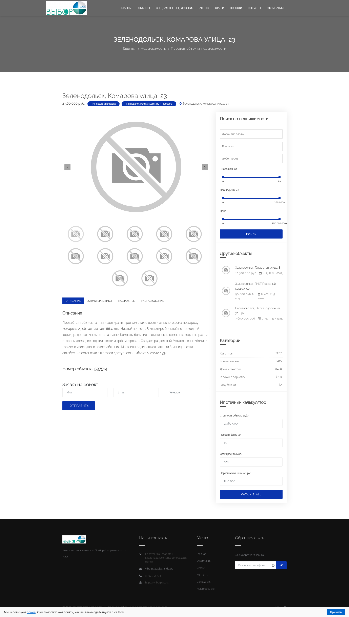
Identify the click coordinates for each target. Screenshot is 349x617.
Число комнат (228, 168)
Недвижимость (153, 48)
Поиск (251, 234)
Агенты (204, 8)
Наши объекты (205, 588)
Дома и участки (230, 369)
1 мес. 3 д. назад (272, 318)
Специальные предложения (174, 8)
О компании (275, 8)
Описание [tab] (73, 301)
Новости (236, 8)
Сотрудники (204, 581)
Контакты (254, 8)
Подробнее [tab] (126, 301)
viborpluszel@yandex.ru (159, 568)
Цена (223, 210)
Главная (126, 8)
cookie (31, 612)
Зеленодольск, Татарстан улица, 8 (257, 267)
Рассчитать (251, 494)
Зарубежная (228, 385)
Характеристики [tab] (99, 301)
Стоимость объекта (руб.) (234, 415)
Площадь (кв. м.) (229, 189)
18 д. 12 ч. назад (272, 273)
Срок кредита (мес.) (231, 454)
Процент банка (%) (230, 434)
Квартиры (226, 353)
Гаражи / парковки (232, 377)
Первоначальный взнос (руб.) (236, 473)
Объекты (144, 8)
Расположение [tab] (152, 301)
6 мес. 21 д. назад (266, 296)
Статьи (219, 8)
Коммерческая (229, 361)
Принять (336, 612)
